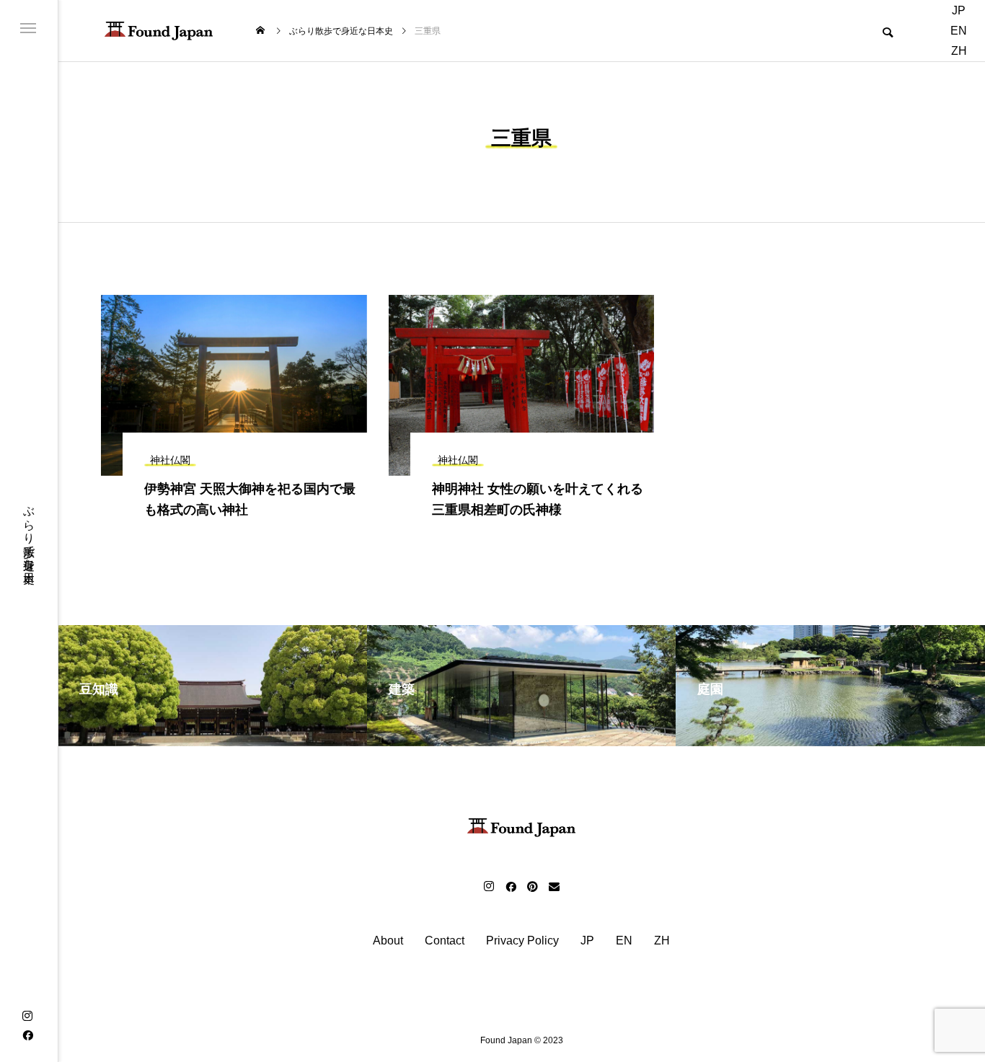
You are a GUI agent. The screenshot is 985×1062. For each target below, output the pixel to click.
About (388, 941)
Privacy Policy (522, 941)
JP (959, 10)
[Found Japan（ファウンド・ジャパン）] (159, 30)
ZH (959, 51)
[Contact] (554, 886)
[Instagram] (27, 1016)
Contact (444, 941)
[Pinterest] (532, 886)
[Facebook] (27, 1034)
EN (958, 31)
